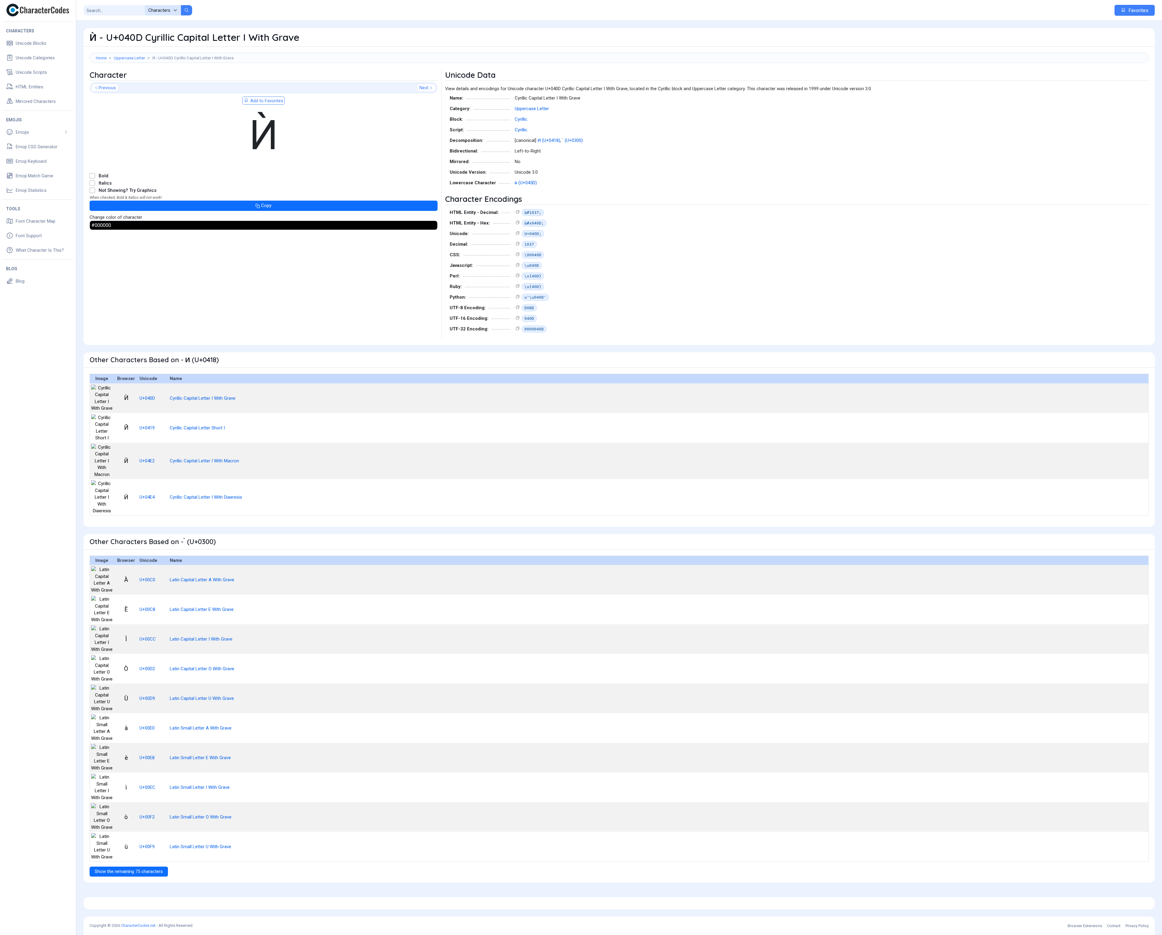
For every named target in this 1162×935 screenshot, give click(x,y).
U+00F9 (147, 846)
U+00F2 (147, 817)
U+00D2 (147, 668)
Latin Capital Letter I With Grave (201, 639)
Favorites (1137, 10)
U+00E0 (147, 728)
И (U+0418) (548, 140)
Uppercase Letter (129, 57)
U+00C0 (147, 579)
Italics (105, 183)
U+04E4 (147, 497)
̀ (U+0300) (573, 140)
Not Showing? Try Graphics (127, 190)
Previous (107, 87)
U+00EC (147, 787)
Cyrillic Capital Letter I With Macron (204, 461)
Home (101, 57)
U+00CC (148, 639)
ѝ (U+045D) (526, 182)
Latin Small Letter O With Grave (200, 817)
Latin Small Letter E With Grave (200, 757)
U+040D (147, 398)
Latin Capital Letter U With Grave (202, 698)
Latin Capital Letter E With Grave (202, 609)
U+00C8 (147, 609)
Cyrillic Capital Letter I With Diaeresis (206, 497)
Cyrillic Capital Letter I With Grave (202, 398)
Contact (1114, 926)
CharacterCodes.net (138, 925)
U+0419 (147, 428)
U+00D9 (147, 698)
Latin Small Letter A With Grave (200, 728)
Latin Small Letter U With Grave (200, 846)
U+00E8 (147, 757)
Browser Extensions (1085, 926)
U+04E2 (147, 461)
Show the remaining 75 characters (129, 871)
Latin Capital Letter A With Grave (202, 579)
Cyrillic (521, 119)
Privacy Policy (1137, 926)
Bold (103, 176)
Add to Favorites (266, 100)
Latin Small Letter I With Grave (200, 787)
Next (423, 87)
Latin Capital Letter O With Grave (202, 668)
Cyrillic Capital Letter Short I (197, 428)
